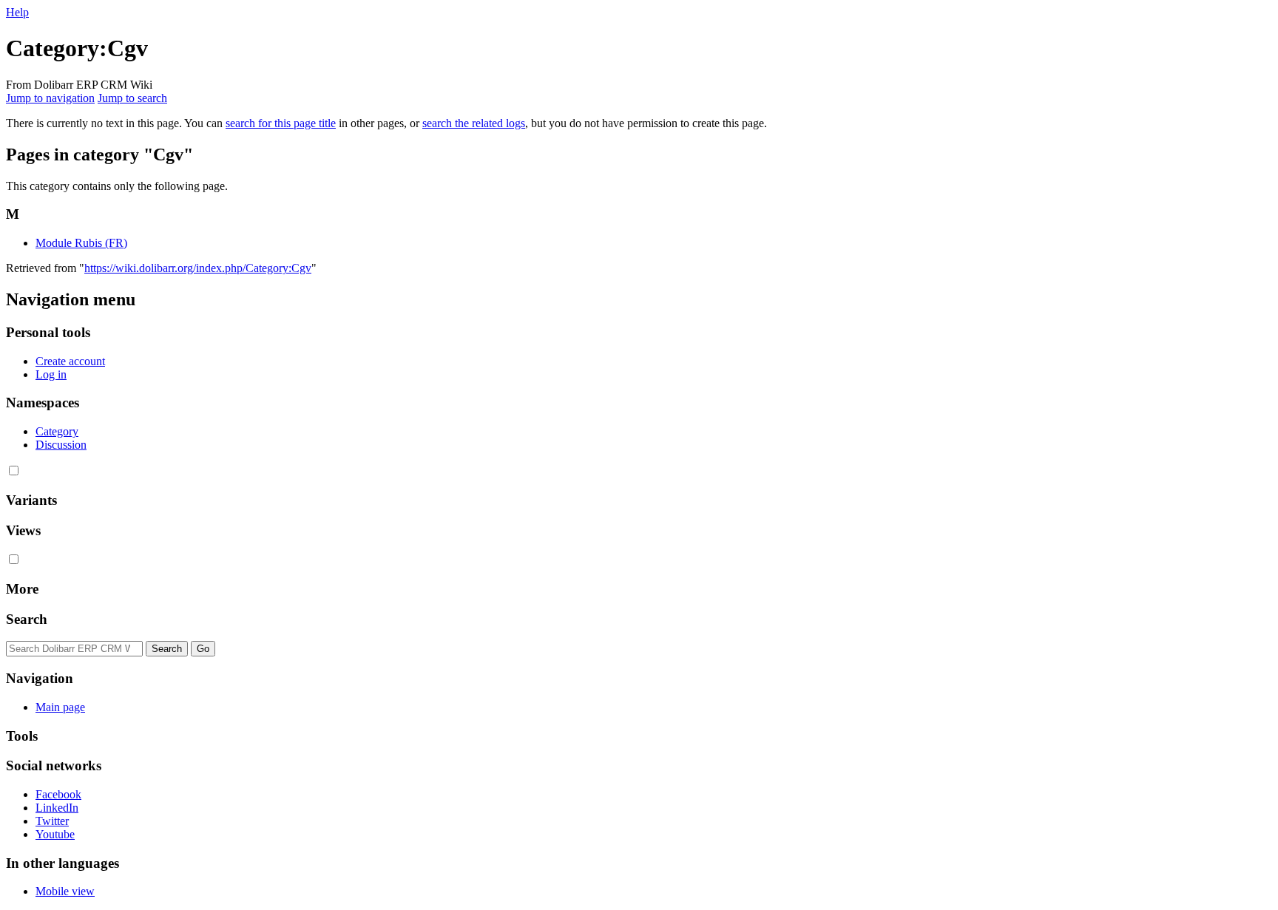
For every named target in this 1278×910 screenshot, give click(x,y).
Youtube (55, 834)
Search (26, 619)
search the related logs (473, 123)
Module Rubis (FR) (81, 243)
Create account (70, 361)
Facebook (58, 794)
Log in (51, 374)
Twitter (52, 821)
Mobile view (65, 891)
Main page (60, 707)
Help (17, 12)
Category (57, 431)
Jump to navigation (50, 98)
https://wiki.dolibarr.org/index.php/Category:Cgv (197, 268)
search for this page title (281, 123)
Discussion (61, 444)
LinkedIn (57, 807)
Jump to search (132, 98)
